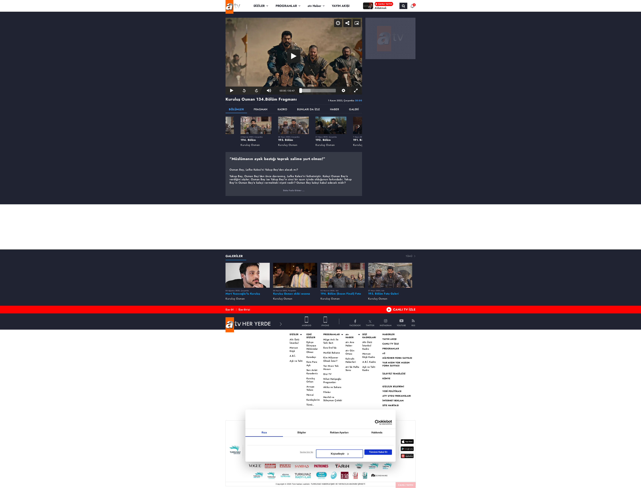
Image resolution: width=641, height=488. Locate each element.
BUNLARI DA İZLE (308, 109)
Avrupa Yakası (310, 388)
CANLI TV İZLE (404, 309)
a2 (383, 353)
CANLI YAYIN (405, 485)
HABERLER (388, 334)
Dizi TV (327, 374)
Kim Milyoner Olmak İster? (330, 359)
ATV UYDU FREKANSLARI (396, 395)
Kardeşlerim (313, 399)
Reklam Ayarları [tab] (339, 432)
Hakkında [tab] (376, 432)
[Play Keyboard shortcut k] (232, 91)
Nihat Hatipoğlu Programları (332, 380)
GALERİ (354, 109)
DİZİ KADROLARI (369, 336)
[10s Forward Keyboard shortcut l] (256, 91)
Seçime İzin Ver (306, 452)
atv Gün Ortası (350, 352)
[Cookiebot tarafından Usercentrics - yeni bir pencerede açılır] (377, 422)
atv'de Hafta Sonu (352, 368)
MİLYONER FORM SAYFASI (397, 358)
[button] (229, 126)
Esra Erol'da (330, 347)
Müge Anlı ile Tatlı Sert (331, 341)
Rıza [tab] (264, 432)
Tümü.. (310, 404)
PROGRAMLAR (286, 6)
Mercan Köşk (294, 349)
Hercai (310, 394)
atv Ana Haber (350, 344)
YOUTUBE (401, 325)
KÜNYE (386, 378)
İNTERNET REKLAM (393, 400)
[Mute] (269, 91)
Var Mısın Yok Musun (331, 367)
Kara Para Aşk (311, 363)
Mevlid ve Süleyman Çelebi (332, 399)
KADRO (282, 109)
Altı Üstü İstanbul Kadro (367, 345)
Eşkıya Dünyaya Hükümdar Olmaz (312, 347)
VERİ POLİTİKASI (391, 391)
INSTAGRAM (386, 325)
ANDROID (306, 325)
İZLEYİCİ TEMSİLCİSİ (393, 373)
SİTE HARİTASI (390, 405)
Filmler (327, 392)
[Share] (347, 23)
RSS (413, 325)
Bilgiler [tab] (301, 432)
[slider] (318, 91)
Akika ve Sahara (332, 387)
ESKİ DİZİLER (310, 336)
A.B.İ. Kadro (369, 362)
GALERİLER (234, 256)
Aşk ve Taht (296, 361)
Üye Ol (230, 309)
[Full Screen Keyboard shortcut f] (356, 91)
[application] (294, 56)
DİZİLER (259, 6)
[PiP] (357, 23)
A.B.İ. (293, 356)
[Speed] (338, 23)
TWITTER (370, 325)
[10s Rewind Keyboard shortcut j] (244, 91)
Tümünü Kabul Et (378, 452)
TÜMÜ (409, 256)
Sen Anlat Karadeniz (312, 372)
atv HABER (350, 336)
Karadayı (311, 357)
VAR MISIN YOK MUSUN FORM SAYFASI (396, 364)
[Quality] (343, 91)
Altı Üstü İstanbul (294, 341)
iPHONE (325, 325)
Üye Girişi (244, 309)
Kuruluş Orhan (310, 380)
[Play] (293, 56)
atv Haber (314, 6)
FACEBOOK (355, 325)
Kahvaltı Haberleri (351, 360)
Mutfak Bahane (331, 352)
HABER (334, 109)
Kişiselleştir (338, 453)
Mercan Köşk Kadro (368, 355)
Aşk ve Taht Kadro (368, 368)
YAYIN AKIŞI (341, 6)
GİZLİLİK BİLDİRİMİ (393, 386)
